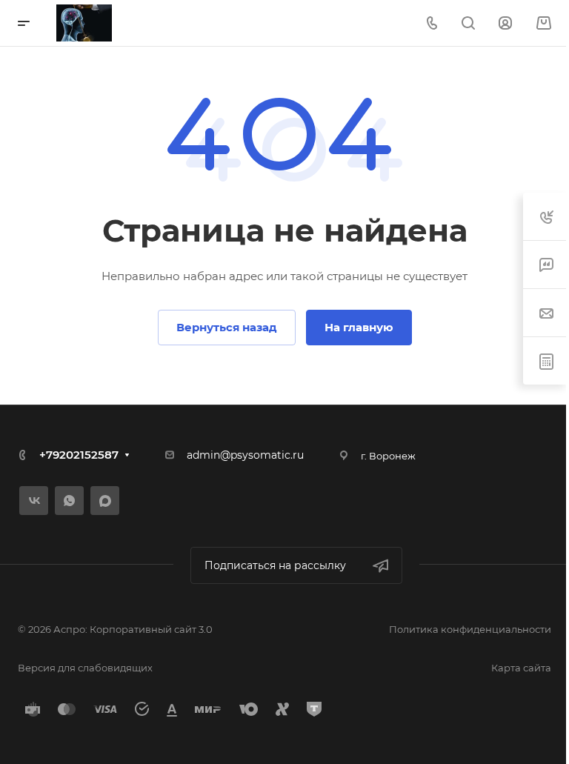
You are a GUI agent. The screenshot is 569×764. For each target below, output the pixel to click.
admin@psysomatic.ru (245, 455)
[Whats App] (69, 500)
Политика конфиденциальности (470, 629)
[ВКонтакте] (33, 500)
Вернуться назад (226, 327)
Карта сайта (521, 668)
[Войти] (505, 23)
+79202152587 (79, 455)
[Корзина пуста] (543, 23)
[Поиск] (468, 23)
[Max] (104, 500)
